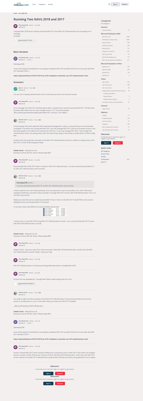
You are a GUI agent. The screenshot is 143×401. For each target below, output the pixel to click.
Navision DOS (115, 48)
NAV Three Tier (115, 37)
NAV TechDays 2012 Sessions (115, 130)
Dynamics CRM (115, 69)
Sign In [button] (48, 373)
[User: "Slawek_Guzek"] (15, 121)
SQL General (115, 82)
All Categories (105, 23)
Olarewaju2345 (23, 25)
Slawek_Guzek (23, 120)
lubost (21, 88)
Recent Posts (105, 154)
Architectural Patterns (109, 93)
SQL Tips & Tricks (115, 88)
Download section (115, 118)
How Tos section (115, 121)
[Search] (109, 4)
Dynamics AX (115, 67)
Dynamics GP (115, 72)
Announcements (115, 30)
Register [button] (60, 373)
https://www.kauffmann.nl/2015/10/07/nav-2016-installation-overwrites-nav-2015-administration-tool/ (51, 76)
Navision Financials (115, 45)
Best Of (103, 162)
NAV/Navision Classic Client (115, 40)
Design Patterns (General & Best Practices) (115, 91)
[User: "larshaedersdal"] (15, 59)
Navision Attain (115, 42)
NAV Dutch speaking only (115, 57)
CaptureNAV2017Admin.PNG (26, 283)
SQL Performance (115, 85)
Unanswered (115, 159)
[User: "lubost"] (15, 89)
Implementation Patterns (116, 99)
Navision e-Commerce (115, 51)
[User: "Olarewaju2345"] (15, 26)
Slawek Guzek (19, 150)
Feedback (115, 124)
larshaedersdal (23, 57)
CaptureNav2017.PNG (25, 40)
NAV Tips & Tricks (115, 54)
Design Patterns (116, 96)
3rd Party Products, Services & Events (115, 102)
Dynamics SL (115, 75)
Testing (115, 115)
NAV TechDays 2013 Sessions (115, 127)
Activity (103, 157)
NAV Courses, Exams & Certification (115, 60)
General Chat (115, 109)
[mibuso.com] (21, 4)
